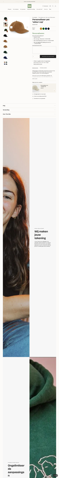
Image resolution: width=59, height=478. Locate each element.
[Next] (55, 1)
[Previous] (3, 1)
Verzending (6, 110)
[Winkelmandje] (55, 6)
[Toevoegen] (54, 91)
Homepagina (34, 17)
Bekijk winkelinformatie (38, 64)
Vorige (11, 27)
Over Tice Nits (7, 114)
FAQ (4, 105)
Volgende (27, 27)
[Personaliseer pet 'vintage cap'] (35, 87)
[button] (9, 9)
